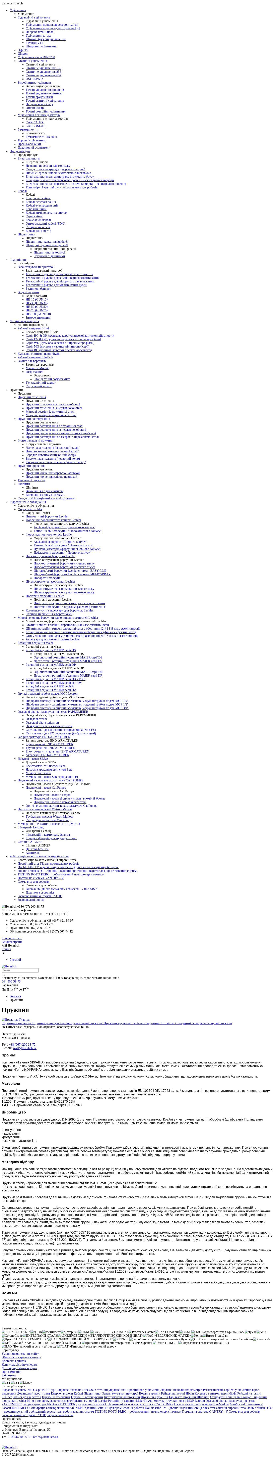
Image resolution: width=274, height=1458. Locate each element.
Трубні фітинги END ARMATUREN (50, 747)
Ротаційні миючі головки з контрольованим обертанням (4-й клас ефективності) (81, 632)
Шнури (23, 53)
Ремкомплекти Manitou (41, 136)
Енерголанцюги (29, 158)
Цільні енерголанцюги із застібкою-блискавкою (58, 173)
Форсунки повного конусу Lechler (49, 534)
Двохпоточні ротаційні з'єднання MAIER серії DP (68, 675)
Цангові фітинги (37, 849)
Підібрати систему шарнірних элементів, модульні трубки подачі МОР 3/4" (77, 708)
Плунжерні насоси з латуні (52, 794)
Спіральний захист (39, 386)
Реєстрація (15, 942)
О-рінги (23, 50)
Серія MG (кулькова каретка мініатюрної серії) (57, 346)
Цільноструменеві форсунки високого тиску (64, 592)
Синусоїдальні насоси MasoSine (47, 820)
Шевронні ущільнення (41, 46)
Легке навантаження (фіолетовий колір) (53, 447)
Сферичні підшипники (49, 256)
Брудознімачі (34, 42)
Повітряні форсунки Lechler (45, 596)
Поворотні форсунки (48, 578)
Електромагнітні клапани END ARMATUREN (57, 751)
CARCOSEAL (35, 126)
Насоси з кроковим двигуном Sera (49, 769)
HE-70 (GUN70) (37, 310)
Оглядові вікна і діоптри (42, 722)
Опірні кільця (35, 107)
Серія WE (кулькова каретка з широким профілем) (60, 343)
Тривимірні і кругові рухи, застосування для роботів (61, 187)
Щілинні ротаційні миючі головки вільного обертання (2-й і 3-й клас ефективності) (83, 628)
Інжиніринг (18, 259)
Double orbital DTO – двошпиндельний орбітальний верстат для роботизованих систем (77, 870)
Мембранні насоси (38, 773)
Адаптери (32, 852)
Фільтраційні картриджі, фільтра (48, 834)
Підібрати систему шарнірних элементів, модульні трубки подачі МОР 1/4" (77, 700)
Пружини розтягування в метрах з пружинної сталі (61, 433)
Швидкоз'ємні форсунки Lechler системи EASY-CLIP (70, 570)
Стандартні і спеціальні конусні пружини (46, 498)
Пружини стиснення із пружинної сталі (53, 404)
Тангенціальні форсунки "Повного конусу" (63, 545)
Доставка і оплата (14, 1361)
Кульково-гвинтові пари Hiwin (39, 353)
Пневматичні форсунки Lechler (47, 516)
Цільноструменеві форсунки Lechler (50, 581)
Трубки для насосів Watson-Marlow (49, 816)
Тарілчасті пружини (31, 480)
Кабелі (22, 191)
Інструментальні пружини (36, 440)
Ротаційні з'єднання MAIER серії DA (51, 690)
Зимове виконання (38, 317)
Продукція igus (20, 151)
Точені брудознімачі (39, 97)
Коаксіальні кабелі (38, 220)
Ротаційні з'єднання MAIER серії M (50, 686)
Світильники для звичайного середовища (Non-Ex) (61, 729)
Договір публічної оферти (19, 1368)
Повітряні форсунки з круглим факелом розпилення (69, 606)
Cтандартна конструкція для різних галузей (55, 169)
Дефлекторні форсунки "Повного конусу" (62, 552)
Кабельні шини (36, 209)
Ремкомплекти (28, 129)
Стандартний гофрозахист (52, 379)
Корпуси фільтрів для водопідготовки (51, 838)
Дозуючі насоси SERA (33, 758)
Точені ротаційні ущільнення (45, 111)
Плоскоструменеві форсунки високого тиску (64, 567)
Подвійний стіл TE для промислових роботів (48, 863)
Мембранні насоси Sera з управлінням (52, 776)
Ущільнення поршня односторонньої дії (53, 28)
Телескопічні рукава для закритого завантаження (59, 274)
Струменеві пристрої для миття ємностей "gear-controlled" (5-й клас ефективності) (82, 635)
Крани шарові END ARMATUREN (49, 744)
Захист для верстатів (32, 361)
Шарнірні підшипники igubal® (47, 245)
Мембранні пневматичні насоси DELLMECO (49, 823)
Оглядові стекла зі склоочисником (49, 726)
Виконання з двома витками (45, 494)
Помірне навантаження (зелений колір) (52, 451)
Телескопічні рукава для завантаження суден (56, 285)
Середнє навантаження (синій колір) (51, 455)
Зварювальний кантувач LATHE (40, 896)
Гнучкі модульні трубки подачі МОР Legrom (48, 693)
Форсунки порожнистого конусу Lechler (53, 520)
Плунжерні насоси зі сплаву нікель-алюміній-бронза (69, 798)
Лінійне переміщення (24, 321)
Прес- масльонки (29, 144)
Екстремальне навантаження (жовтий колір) (56, 462)
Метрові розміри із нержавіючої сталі (51, 415)
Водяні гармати (28, 292)
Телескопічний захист (41, 382)
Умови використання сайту (20, 1353)
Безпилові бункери (38, 288)
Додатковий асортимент (34, 147)
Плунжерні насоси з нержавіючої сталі (60, 802)
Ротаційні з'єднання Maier (35, 643)
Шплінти (24, 484)
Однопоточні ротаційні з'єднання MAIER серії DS (68, 657)
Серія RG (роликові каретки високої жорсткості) (59, 350)
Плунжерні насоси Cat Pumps (46, 787)
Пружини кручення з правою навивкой (53, 473)
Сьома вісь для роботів (33, 881)
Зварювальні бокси (31, 899)
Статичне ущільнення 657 (43, 75)
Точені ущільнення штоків (44, 93)
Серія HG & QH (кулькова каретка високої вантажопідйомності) (70, 335)
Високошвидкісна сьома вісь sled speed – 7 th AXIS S (61, 889)
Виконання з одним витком (44, 491)
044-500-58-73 (11, 981)
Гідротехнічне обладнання (28, 502)
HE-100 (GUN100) (38, 314)
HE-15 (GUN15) (37, 299)
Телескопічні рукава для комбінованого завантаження (62, 277)
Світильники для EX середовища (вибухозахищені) (61, 733)
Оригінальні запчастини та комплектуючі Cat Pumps (61, 805)
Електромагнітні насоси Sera (45, 766)
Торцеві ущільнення (31, 140)
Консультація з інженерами (20, 1364)
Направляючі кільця (39, 104)
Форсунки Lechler (30, 509)
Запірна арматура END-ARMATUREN (44, 737)
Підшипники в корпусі (49, 252)
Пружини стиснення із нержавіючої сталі (54, 408)
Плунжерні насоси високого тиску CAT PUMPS (50, 780)
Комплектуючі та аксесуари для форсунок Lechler (59, 610)
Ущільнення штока (38, 35)
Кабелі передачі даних (41, 201)
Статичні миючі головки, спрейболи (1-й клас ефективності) (67, 625)
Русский (15, 959)
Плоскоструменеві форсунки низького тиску (64, 563)
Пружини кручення (31, 465)
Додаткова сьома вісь (40, 892)
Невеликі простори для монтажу (48, 165)
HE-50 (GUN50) (37, 306)
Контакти (8, 938)
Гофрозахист (34, 371)
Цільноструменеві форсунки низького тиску (64, 588)
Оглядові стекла (37, 719)
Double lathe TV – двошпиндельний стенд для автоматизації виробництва (68, 867)
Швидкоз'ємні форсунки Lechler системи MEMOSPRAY (72, 574)
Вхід (5, 942)
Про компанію (11, 1371)
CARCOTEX (35, 122)
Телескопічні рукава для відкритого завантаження (60, 281)
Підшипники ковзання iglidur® (47, 241)
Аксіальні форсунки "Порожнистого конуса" (64, 527)
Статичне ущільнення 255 (43, 71)
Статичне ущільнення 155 (43, 68)
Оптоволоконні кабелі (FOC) (45, 223)
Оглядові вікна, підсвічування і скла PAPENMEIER (53, 711)
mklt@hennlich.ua (25, 1048)
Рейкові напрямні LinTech (35, 357)
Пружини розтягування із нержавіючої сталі (56, 429)
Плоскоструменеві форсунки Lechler (50, 556)
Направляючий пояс (39, 32)
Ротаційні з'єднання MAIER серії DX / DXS (55, 679)
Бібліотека (9, 1375)
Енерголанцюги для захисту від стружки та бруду (60, 176)
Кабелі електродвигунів (42, 205)
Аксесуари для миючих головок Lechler (53, 639)
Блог (18, 938)
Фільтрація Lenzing (31, 827)
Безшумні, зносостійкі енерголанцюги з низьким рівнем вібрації (70, 180)
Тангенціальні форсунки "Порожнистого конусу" (68, 531)
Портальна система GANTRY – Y (41, 878)
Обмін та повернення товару (21, 1357)
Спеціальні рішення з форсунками (49, 614)
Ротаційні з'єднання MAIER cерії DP (51, 664)
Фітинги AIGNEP (30, 842)
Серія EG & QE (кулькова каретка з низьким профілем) (63, 339)
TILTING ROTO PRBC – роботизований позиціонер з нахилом (61, 874)
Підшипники (27, 234)
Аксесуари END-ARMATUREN (47, 755)
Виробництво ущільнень (35, 82)
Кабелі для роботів (38, 230)
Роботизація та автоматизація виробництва (39, 856)
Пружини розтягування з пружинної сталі (54, 426)
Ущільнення (18, 10)
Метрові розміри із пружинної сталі (50, 411)
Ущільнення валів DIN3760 (36, 57)
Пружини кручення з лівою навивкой (51, 476)
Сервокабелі (34, 216)
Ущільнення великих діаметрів (39, 115)
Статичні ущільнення (32, 60)
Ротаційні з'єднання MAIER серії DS (51, 650)
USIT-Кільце (34, 79)
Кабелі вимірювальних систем (46, 212)
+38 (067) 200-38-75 (22, 1044)
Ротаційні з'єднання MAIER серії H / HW (54, 682)
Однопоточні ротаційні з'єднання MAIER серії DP (68, 672)
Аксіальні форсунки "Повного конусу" (60, 541)
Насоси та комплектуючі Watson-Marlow (45, 809)
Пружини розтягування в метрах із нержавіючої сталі (62, 437)
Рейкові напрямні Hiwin (34, 328)
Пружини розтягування (34, 418)
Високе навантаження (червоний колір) (53, 458)
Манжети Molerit (37, 368)
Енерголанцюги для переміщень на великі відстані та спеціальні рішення (76, 183)
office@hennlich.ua (45, 1437)
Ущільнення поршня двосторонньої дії (52, 24)
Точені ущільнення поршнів (45, 89)
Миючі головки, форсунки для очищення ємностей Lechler (58, 617)
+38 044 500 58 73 (20, 1437)
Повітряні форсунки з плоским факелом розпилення (69, 603)
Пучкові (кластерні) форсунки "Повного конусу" (67, 549)
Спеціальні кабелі (38, 227)
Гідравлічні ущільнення (34, 17)
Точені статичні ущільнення (45, 100)
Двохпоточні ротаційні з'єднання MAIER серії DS (68, 661)
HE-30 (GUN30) (37, 303)
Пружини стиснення (32, 397)
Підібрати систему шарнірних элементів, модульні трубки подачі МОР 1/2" (77, 704)
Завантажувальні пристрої (36, 267)
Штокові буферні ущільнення (46, 39)
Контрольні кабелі (38, 198)
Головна (15, 996)
